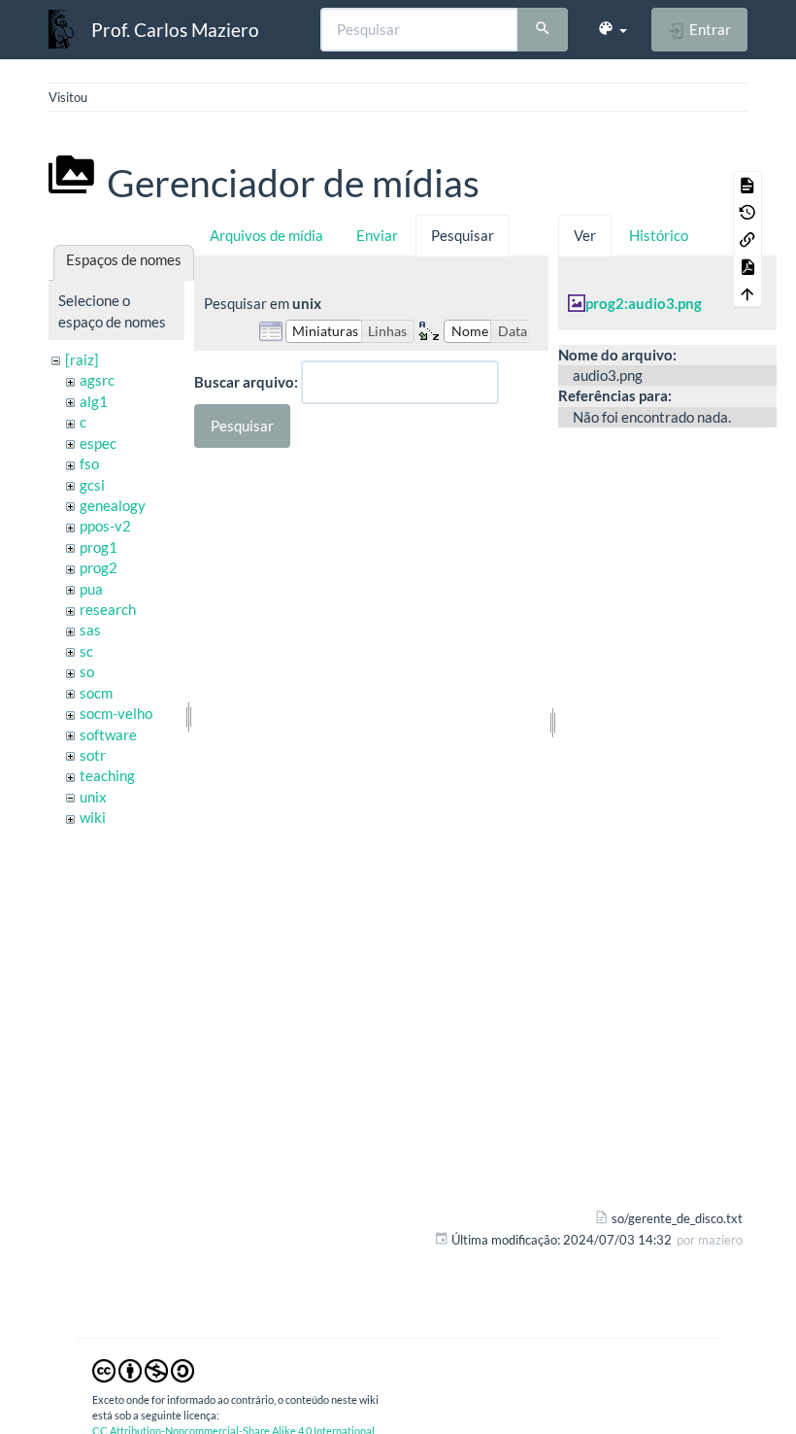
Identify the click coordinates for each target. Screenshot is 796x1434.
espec (98, 443)
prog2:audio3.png (643, 303)
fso (89, 463)
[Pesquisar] (542, 30)
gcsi (92, 485)
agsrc (97, 380)
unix (93, 796)
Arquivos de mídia (266, 235)
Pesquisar (462, 235)
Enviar (377, 235)
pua (91, 589)
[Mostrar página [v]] (747, 184)
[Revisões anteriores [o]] (747, 211)
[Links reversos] (747, 239)
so (87, 671)
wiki (93, 817)
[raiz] (82, 359)
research (108, 609)
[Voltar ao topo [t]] (747, 293)
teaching (107, 775)
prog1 (98, 547)
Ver (585, 235)
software (108, 734)
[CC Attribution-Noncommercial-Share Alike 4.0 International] (143, 1369)
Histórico (658, 235)
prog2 (98, 567)
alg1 (94, 401)
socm (96, 692)
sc (86, 651)
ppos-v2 (105, 525)
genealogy (113, 505)
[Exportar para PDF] (747, 266)
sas (90, 629)
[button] (612, 29)
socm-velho (116, 713)
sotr (93, 755)
